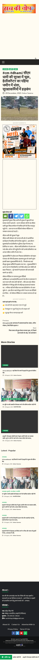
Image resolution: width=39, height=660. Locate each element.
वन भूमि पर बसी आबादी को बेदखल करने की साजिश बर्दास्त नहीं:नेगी (19, 404)
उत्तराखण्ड (5, 69)
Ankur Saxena (27, 93)
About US (6, 624)
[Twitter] (21, 216)
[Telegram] (16, 216)
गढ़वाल (15, 69)
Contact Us (16, 624)
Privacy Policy (13, 629)
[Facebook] (10, 216)
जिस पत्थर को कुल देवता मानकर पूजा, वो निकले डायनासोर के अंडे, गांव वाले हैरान (22, 330)
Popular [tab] (12, 450)
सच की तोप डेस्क (17, 407)
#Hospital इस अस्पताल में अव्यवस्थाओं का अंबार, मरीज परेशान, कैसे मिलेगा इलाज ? (19, 322)
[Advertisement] (19, 35)
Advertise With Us (28, 624)
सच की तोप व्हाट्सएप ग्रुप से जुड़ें (15, 305)
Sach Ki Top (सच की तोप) (22, 639)
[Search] (35, 59)
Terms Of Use (25, 629)
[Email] (5, 216)
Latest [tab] (4, 450)
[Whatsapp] (26, 216)
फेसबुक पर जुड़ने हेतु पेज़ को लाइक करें (17, 309)
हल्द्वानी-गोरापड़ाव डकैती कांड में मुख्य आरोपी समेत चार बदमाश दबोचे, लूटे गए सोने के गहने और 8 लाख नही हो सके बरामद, (18, 437)
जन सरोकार (18, 399)
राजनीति (25, 399)
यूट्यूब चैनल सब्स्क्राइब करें (14, 312)
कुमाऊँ (10, 69)
